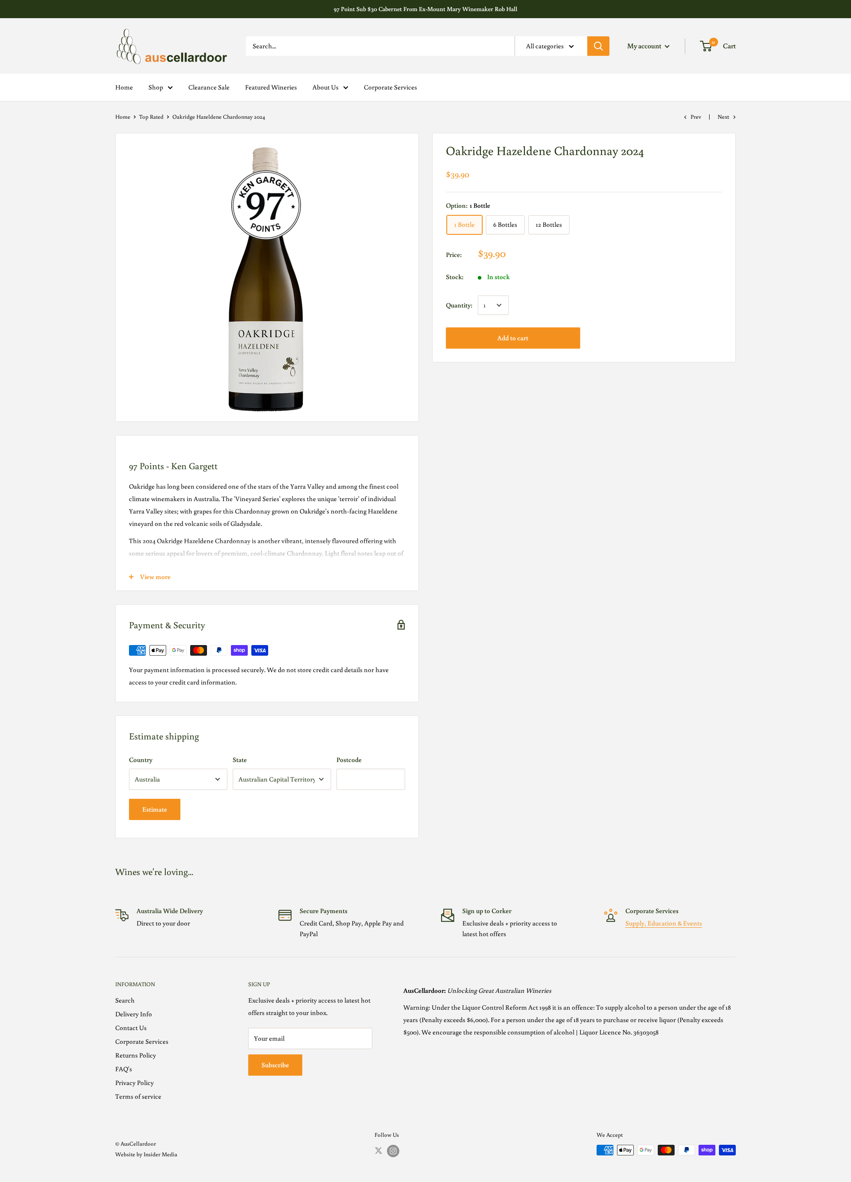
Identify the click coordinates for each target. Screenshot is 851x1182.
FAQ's (123, 1069)
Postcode (349, 759)
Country (140, 759)
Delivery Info (133, 1014)
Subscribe (275, 1065)
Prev (696, 117)
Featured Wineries (271, 87)
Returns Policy (135, 1055)
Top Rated (151, 117)
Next (723, 117)
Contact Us (131, 1027)
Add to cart (512, 338)
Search (125, 1000)
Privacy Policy (134, 1082)
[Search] (598, 46)
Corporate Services (390, 87)
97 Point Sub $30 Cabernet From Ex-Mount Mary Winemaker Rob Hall (425, 9)
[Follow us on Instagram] (393, 1151)
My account (645, 45)
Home (124, 87)
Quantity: (459, 305)
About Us (325, 87)
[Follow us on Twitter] (379, 1150)
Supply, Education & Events (663, 923)
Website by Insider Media (146, 1154)
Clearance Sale (209, 87)
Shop (155, 87)
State (240, 759)
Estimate (154, 809)
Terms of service (138, 1096)
